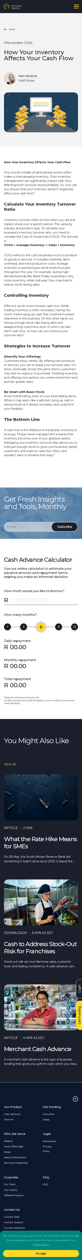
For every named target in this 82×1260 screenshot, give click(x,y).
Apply (46, 1119)
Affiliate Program (14, 1195)
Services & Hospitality (16, 1162)
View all (10, 764)
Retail (7, 1151)
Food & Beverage (13, 1146)
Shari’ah (9, 1119)
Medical (8, 1140)
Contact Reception (14, 1227)
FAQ (45, 1184)
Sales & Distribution (15, 1157)
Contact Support (13, 1222)
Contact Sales (12, 1216)
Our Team (10, 1184)
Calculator (49, 1114)
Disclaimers (49, 1141)
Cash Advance (12, 1114)
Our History (11, 1189)
